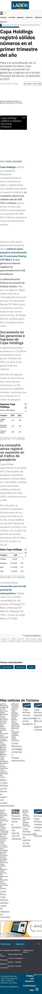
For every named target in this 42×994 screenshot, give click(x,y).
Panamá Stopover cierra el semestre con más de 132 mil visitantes (16, 827)
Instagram (19, 958)
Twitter (18, 950)
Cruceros (11, 958)
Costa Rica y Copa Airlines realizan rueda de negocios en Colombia (5, 904)
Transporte (12, 950)
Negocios (29, 17)
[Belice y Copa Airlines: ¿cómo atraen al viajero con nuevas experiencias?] (4, 740)
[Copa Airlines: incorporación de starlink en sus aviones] (27, 818)
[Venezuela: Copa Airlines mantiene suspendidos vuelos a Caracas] (38, 811)
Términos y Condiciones (9, 987)
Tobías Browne (13, 161)
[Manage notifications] (37, 989)
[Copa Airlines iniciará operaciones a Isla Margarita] (27, 705)
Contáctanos (29, 985)
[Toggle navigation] (4, 13)
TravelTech (4, 968)
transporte (20, 667)
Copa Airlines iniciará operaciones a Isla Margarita (29, 716)
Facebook (19, 954)
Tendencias (12, 954)
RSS (32, 990)
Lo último (11, 17)
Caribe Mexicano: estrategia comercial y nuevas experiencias (18, 752)
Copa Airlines (7, 667)
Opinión (11, 962)
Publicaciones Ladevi (28, 951)
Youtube (18, 966)
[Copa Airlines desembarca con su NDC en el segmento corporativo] (38, 705)
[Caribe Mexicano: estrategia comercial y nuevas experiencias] (15, 722)
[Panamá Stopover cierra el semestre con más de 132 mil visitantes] (15, 811)
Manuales (20, 17)
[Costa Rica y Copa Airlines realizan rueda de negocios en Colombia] (4, 849)
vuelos (31, 667)
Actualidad (4, 950)
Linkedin (18, 962)
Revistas (11, 966)
